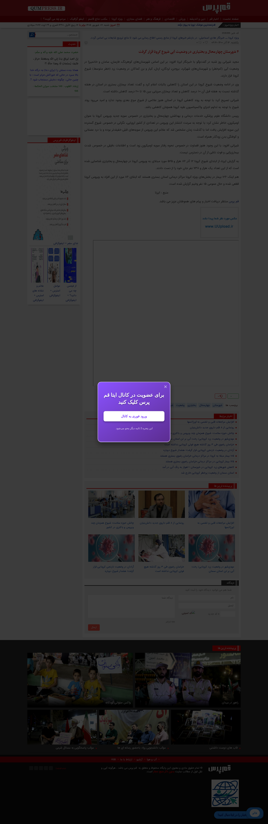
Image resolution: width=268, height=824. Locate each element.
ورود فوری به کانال (134, 416)
